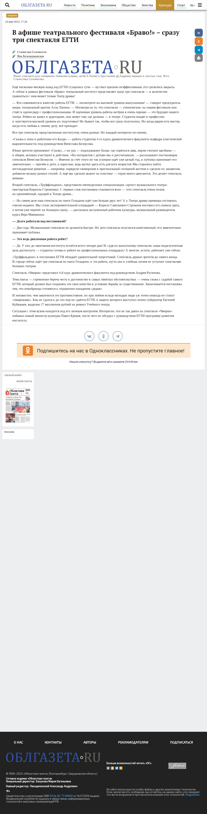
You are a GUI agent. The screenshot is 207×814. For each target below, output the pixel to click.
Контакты (53, 742)
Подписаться (181, 742)
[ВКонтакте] (199, 33)
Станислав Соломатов (31, 52)
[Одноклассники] (199, 41)
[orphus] (177, 766)
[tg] (118, 336)
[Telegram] (199, 50)
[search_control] (7, 5)
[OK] (112, 768)
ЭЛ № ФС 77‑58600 (61, 795)
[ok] (103, 336)
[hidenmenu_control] (200, 5)
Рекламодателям (133, 742)
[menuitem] (69, 5)
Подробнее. (192, 794)
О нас (18, 742)
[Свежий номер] (18, 406)
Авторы (89, 742)
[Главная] (36, 5)
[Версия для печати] (199, 58)
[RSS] (121, 768)
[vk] (89, 336)
